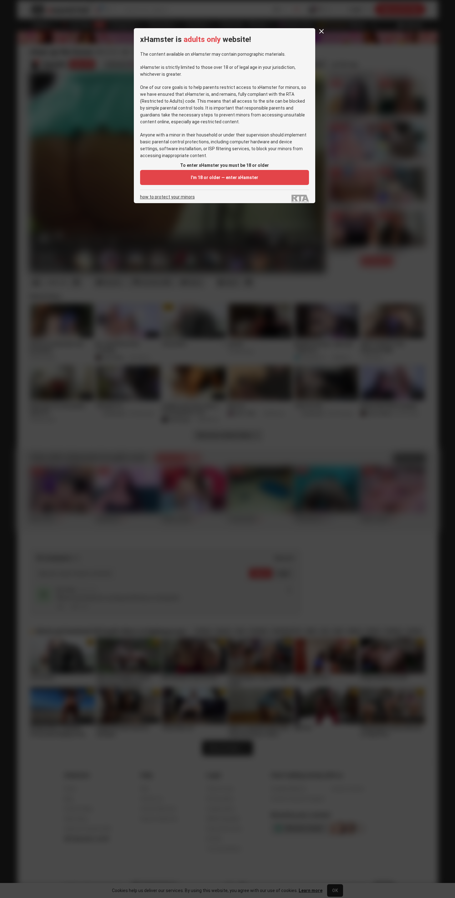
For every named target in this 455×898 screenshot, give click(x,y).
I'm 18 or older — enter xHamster (224, 177)
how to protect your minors (167, 197)
